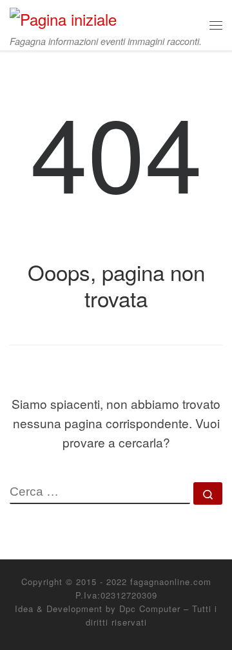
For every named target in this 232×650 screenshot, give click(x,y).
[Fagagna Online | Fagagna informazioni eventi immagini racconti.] (63, 16)
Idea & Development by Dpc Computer (97, 608)
